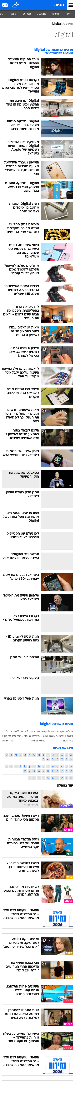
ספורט (27, 14)
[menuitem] (56, 14)
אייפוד (39, 731)
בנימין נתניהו (38, 740)
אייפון (64, 731)
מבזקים (41, 14)
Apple (46, 731)
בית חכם (68, 740)
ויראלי (13, 14)
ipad (45, 735)
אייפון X (21, 731)
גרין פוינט (7, 740)
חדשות (56, 14)
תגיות (59, 5)
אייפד (27, 735)
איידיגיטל (56, 731)
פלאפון (69, 735)
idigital (57, 23)
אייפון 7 (31, 731)
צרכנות (60, 735)
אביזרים (36, 735)
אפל (70, 731)
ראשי (69, 14)
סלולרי (5, 731)
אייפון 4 (6, 735)
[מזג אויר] (15, 5)
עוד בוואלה (65, 785)
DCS (52, 735)
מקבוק (13, 731)
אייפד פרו (17, 735)
